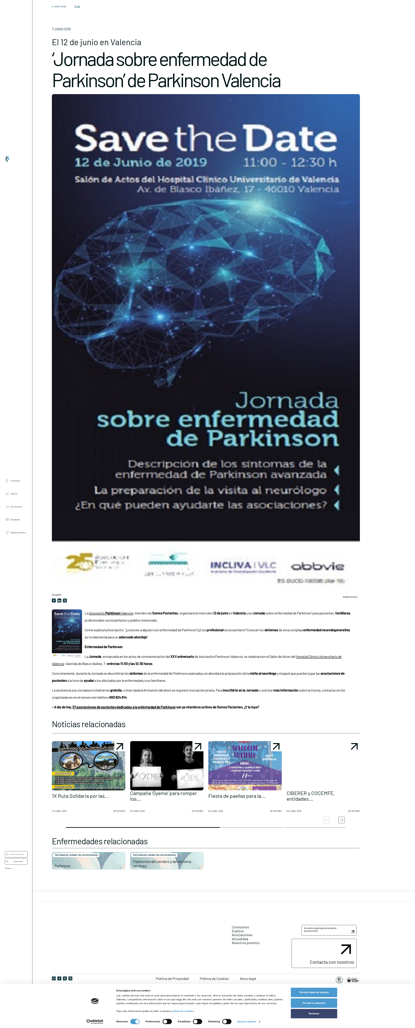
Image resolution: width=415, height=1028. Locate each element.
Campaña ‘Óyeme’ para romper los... (163, 796)
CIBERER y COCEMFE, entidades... (311, 796)
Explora (14, 493)
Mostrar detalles (246, 1021)
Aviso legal (248, 978)
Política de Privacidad (172, 978)
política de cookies (182, 1011)
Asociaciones (16, 506)
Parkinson (62, 865)
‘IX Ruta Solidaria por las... (80, 796)
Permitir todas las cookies (314, 992)
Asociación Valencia (111, 613)
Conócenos (15, 480)
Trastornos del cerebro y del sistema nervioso (76, 855)
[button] (88, 778)
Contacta (8, 868)
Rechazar (314, 1013)
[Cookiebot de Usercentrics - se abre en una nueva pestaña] (95, 1021)
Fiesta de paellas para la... (236, 796)
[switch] (167, 1021)
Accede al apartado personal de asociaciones (320, 929)
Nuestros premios (18, 532)
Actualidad (15, 519)
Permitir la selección (314, 1003)
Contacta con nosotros (332, 962)
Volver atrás (60, 6)
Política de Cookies (214, 978)
